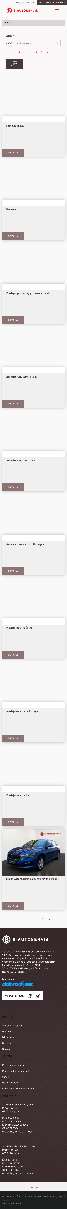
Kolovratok (16, 1203)
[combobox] (35, 43)
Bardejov (6, 1043)
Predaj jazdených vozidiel (15, 1071)
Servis (5, 1076)
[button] (14, 64)
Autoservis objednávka (52, 3)
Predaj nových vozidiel (13, 1065)
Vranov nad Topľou (12, 1025)
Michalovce (8, 1037)
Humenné (7, 1031)
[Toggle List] (57, 43)
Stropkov (7, 1049)
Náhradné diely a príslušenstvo (18, 1088)
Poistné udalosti (10, 1082)
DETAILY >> (33, 1187)
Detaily (13, 152)
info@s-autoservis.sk (25, 3)
